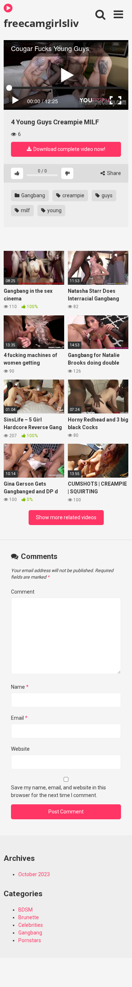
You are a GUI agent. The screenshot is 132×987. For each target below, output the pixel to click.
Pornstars (29, 940)
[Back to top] (118, 972)
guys (106, 195)
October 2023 (34, 874)
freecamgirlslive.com (41, 22)
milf (25, 210)
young (54, 210)
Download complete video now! (68, 149)
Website (20, 749)
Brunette (28, 917)
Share (113, 173)
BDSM (25, 910)
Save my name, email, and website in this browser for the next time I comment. (58, 791)
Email (19, 718)
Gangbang (32, 195)
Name (20, 687)
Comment (22, 592)
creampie (72, 195)
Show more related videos (66, 517)
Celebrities (30, 925)
